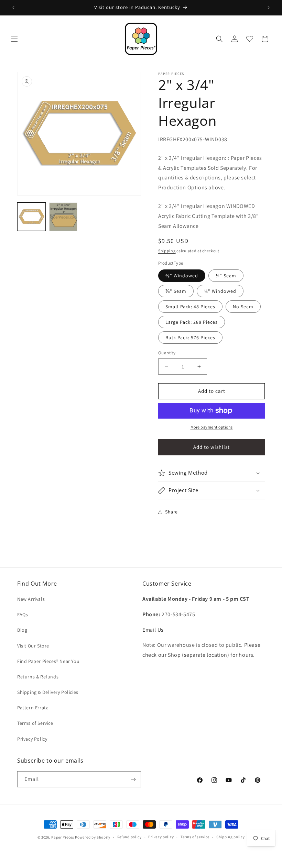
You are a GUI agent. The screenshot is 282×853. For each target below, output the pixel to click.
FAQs (22, 614)
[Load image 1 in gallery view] (31, 216)
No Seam (243, 306)
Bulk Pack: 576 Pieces (190, 337)
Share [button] (171, 512)
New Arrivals (31, 599)
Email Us (153, 629)
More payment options (212, 427)
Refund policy (129, 836)
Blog (22, 630)
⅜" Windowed (181, 276)
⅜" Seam (175, 291)
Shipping (167, 250)
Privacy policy (161, 836)
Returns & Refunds (37, 677)
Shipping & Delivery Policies (47, 692)
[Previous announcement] (13, 7)
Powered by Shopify (92, 837)
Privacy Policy (32, 739)
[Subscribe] (133, 779)
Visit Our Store (33, 646)
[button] (14, 38)
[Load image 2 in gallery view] (63, 216)
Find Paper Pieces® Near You (48, 661)
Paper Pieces (62, 837)
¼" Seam (226, 276)
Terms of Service (35, 723)
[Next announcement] (268, 7)
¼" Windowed (220, 291)
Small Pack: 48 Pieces (190, 306)
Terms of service (195, 836)
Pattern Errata (32, 708)
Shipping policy (230, 836)
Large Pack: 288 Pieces (191, 322)
